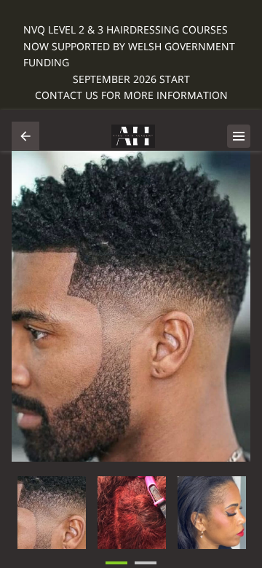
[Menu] (238, 136)
